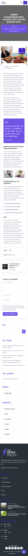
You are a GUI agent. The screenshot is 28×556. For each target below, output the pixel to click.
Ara (3, 325)
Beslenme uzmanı (10, 409)
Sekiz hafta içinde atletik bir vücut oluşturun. (14, 365)
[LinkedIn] (14, 255)
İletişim (4, 494)
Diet (10, 250)
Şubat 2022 (8, 393)
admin (7, 66)
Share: (6, 255)
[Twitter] (10, 255)
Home (13, 26)
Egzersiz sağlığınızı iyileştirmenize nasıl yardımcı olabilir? (16, 507)
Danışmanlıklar (6, 482)
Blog (3, 490)
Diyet (6, 414)
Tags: (5, 250)
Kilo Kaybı (8, 419)
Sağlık (7, 429)
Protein (7, 424)
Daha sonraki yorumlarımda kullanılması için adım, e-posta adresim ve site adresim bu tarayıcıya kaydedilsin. (14, 307)
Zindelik (7, 434)
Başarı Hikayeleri (6, 486)
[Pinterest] (12, 255)
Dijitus (17, 553)
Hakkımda (5, 478)
